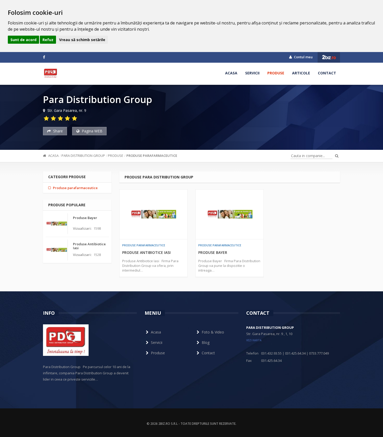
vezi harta (254, 340)
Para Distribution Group (83, 155)
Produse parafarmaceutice (151, 155)
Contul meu (303, 57)
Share (57, 130)
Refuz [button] (47, 39)
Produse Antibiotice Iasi (146, 252)
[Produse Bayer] (229, 214)
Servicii (252, 72)
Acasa (231, 72)
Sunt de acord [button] (23, 39)
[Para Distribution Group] (50, 73)
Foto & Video (213, 332)
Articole (301, 72)
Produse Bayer (212, 252)
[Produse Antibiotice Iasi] (153, 214)
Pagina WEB (91, 130)
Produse (275, 72)
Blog (205, 342)
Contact (327, 72)
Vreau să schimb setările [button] (82, 39)
